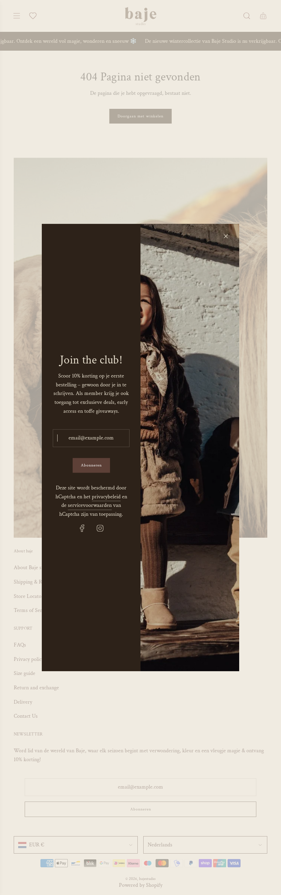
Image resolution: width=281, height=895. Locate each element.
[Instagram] (100, 528)
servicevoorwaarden (90, 505)
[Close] (226, 236)
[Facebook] (82, 528)
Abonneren (91, 465)
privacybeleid (106, 496)
